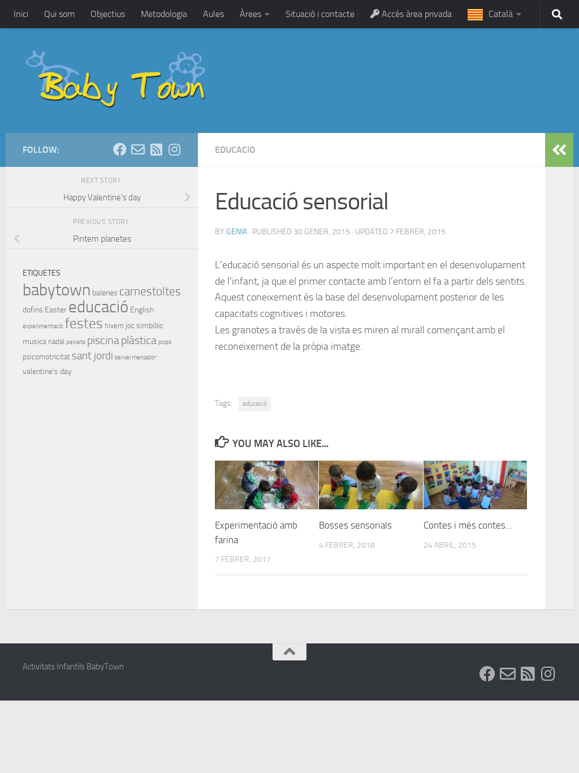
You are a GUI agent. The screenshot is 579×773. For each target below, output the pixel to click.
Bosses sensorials (355, 525)
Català (501, 13)
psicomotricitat (46, 357)
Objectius (107, 13)
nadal (56, 341)
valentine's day (47, 371)
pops (164, 342)
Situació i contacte (320, 13)
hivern (114, 325)
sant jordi (92, 355)
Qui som (59, 13)
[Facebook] (120, 149)
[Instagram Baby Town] (174, 149)
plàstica (139, 340)
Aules (213, 13)
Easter (56, 310)
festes (84, 323)
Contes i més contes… (468, 525)
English (142, 310)
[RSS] (156, 149)
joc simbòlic (144, 325)
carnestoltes (150, 291)
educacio (235, 149)
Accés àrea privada (415, 13)
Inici (21, 13)
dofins (33, 310)
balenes (105, 293)
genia (236, 232)
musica (34, 341)
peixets (75, 342)
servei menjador (136, 357)
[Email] (138, 149)
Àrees (250, 13)
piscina (103, 340)
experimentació (43, 326)
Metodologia (164, 13)
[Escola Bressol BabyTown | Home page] (117, 80)
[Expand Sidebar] (559, 150)
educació (255, 403)
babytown (56, 290)
